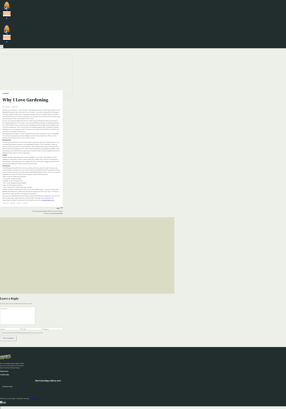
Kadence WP (33, 398)
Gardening (5, 93)
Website (46, 329)
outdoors (25, 203)
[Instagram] (5, 403)
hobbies (12, 203)
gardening (6, 203)
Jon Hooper (7, 107)
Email (24, 329)
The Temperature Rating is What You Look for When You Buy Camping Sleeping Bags (47, 211)
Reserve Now (6, 22)
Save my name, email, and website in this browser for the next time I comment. (22, 333)
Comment (4, 308)
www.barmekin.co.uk (48, 200)
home (19, 203)
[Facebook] (1, 403)
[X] (3, 403)
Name (3, 329)
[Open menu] (1, 46)
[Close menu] (0, 408)
